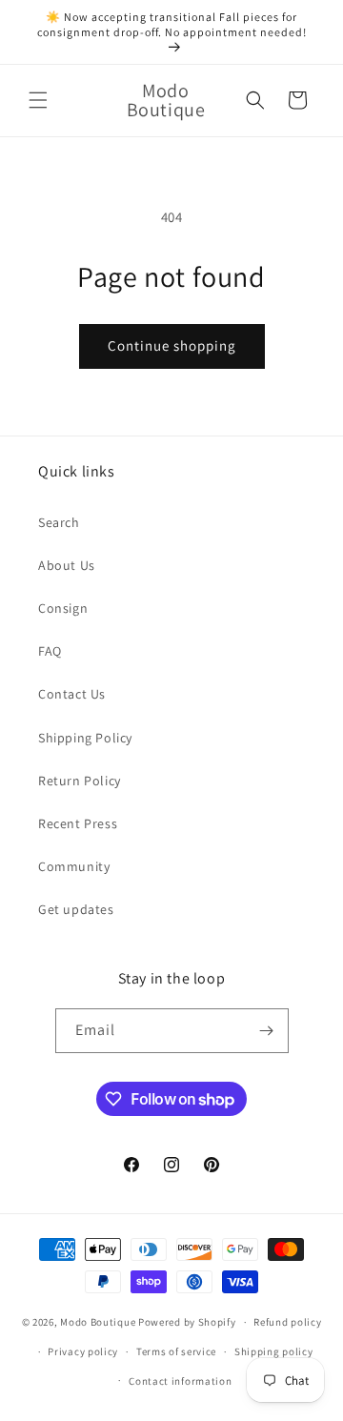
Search (59, 522)
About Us (66, 565)
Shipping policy (273, 1351)
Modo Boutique (97, 1322)
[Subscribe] (267, 1030)
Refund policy (287, 1322)
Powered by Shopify (187, 1322)
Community (74, 866)
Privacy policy (83, 1351)
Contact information (180, 1381)
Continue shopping (172, 345)
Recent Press (77, 823)
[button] (38, 100)
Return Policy (79, 780)
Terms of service (176, 1351)
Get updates (76, 909)
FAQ (50, 651)
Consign (63, 608)
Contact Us (72, 693)
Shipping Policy (85, 737)
